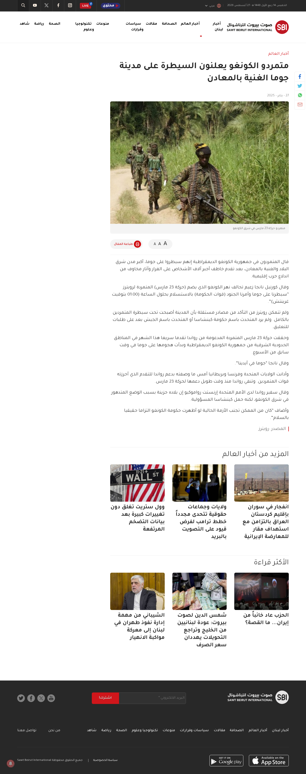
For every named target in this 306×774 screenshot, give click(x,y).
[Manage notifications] (10, 763)
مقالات (151, 24)
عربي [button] (212, 6)
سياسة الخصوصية (105, 760)
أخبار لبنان (280, 731)
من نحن (54, 731)
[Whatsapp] (300, 95)
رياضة (39, 24)
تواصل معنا (26, 731)
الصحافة (169, 24)
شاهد (24, 24)
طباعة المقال (123, 244)
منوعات (102, 24)
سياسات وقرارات (194, 731)
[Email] (300, 104)
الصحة (54, 24)
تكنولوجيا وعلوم (145, 731)
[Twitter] (300, 86)
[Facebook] (300, 76)
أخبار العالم (278, 54)
